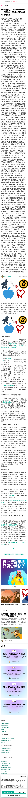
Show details (21, 789)
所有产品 (3, 729)
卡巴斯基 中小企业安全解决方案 (7, 738)
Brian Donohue (7, 276)
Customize (19, 792)
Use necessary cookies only (14, 795)
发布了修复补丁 (7, 402)
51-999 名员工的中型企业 (7, 745)
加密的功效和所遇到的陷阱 (8, 348)
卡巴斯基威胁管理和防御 (6, 763)
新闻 (17, 554)
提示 (15, 650)
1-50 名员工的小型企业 (6, 734)
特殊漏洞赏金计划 (9, 385)
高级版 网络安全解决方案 (6, 752)
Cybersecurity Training (6, 769)
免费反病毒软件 (4, 731)
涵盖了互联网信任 (18, 346)
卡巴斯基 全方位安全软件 (6, 727)
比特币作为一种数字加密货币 (9, 525)
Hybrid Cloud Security (6, 767)
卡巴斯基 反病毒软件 (5, 723)
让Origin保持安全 (14, 671)
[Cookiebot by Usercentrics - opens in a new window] (20, 777)
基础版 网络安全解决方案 (6, 740)
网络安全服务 (4, 761)
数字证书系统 (12, 344)
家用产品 (3, 720)
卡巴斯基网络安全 (4, 765)
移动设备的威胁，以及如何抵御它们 (14, 688)
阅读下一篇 (5, 610)
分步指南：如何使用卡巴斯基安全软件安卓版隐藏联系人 (13, 615)
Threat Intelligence (5, 771)
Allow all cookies (8, 792)
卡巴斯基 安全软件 (5, 725)
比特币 (21, 554)
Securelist (11, 495)
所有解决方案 (4, 773)
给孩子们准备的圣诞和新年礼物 (14, 654)
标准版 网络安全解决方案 (6, 750)
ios (12, 554)
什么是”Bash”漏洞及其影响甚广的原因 (9, 604)
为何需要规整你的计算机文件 (14, 704)
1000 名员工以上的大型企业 (7, 758)
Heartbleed (5, 5)
